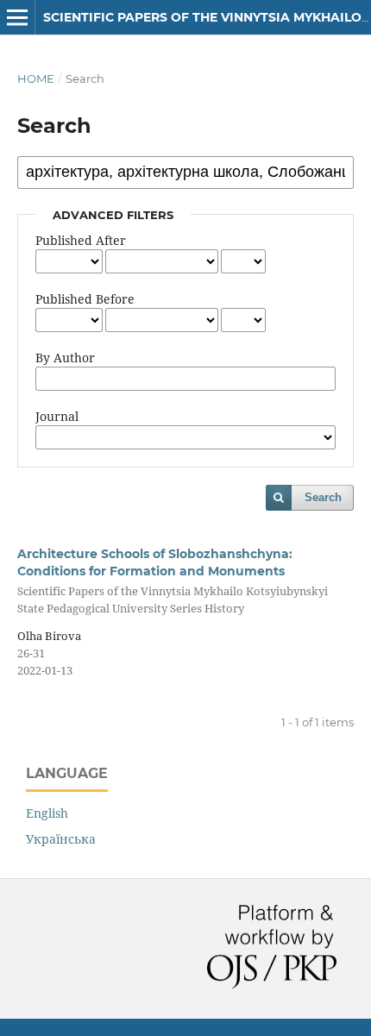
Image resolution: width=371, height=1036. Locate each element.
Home (35, 78)
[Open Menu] (17, 17)
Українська (61, 839)
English (47, 813)
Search (323, 497)
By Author (65, 357)
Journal (57, 416)
